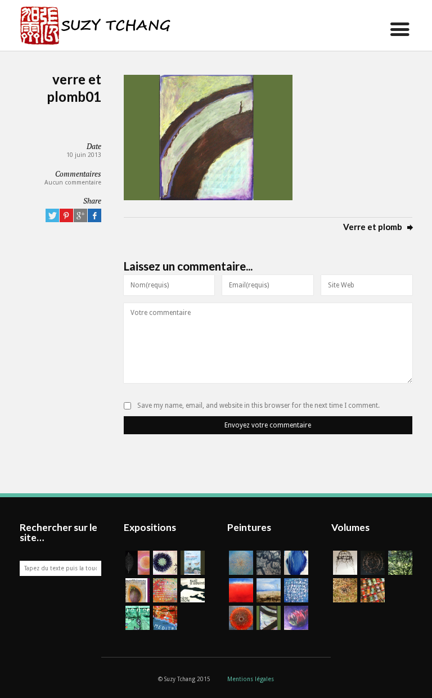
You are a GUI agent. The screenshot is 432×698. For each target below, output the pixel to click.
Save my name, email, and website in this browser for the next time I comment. (258, 405)
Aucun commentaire (72, 182)
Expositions (150, 527)
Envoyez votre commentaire (267, 425)
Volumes (350, 527)
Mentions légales (250, 679)
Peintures (249, 527)
